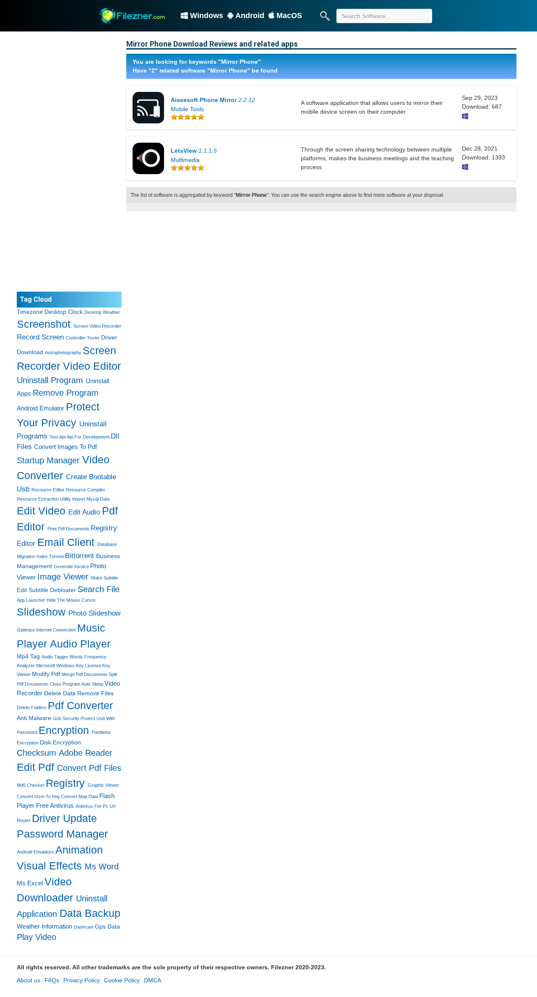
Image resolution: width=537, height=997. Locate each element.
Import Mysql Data (90, 498)
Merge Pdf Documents (84, 674)
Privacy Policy (81, 980)
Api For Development (88, 436)
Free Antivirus (55, 805)
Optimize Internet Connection (46, 629)
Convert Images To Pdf (65, 446)
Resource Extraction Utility (44, 498)
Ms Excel (30, 883)
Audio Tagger (55, 656)
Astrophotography (63, 352)
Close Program (65, 683)
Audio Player (80, 644)
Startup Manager (48, 460)
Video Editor (92, 366)
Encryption (64, 730)
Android (249, 15)
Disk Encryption (60, 742)
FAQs (51, 980)
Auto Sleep (92, 683)
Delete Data (60, 693)
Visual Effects (49, 866)
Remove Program (66, 392)
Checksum (36, 752)
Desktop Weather (102, 312)
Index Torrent (50, 556)
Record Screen (40, 337)
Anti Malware (34, 718)
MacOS (289, 15)
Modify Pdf (46, 674)
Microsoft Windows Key (60, 665)
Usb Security (66, 718)
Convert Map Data (79, 796)
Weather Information (44, 926)
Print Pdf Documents (68, 528)
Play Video (36, 937)
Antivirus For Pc (92, 806)
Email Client (65, 542)
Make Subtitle (104, 577)
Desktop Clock (63, 311)
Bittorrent (79, 556)
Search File (99, 589)
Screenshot (43, 324)
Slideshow (41, 612)
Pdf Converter (80, 705)
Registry (65, 783)
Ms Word (102, 866)
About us (28, 980)
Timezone (30, 311)
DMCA (152, 980)
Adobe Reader (85, 752)
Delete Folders (32, 707)
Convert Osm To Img (38, 796)
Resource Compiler (85, 489)
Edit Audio (84, 512)
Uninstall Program (50, 380)
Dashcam (84, 926)
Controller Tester (83, 337)
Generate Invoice (71, 566)
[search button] (325, 16)
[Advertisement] (69, 161)
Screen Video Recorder (97, 326)
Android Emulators (35, 851)
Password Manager (62, 834)
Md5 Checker (30, 785)
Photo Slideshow (94, 613)
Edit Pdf (35, 767)
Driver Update (64, 818)
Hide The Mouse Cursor (71, 600)
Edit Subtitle (32, 590)
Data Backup (90, 913)
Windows (206, 15)
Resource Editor (48, 489)
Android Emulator (40, 408)
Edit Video (41, 511)
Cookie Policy (122, 980)
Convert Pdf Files (89, 768)
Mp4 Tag (28, 656)
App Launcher (31, 600)
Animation (79, 850)
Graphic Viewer (103, 785)
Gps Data (107, 926)
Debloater (63, 590)
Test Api (57, 436)
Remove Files (95, 693)
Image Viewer (63, 576)
